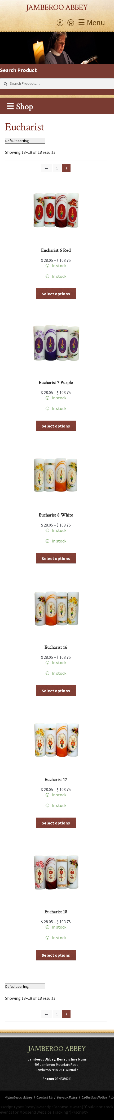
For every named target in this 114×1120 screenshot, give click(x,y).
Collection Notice (94, 1097)
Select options (56, 293)
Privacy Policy (67, 1097)
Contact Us (44, 1097)
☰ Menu (91, 22)
